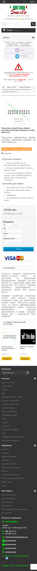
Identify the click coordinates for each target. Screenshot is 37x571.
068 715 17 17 (10, 531)
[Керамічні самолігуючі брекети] (28, 337)
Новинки (5, 453)
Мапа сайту (6, 482)
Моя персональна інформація (14, 509)
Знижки (5, 449)
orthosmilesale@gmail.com (16, 537)
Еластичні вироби (9, 411)
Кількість (8, 222)
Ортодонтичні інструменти (13, 437)
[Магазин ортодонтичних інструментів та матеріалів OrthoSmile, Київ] (18, 10)
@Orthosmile (10, 541)
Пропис (5, 233)
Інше (4, 433)
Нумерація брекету (9, 238)
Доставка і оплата (9, 464)
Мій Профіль (7, 491)
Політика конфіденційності (13, 478)
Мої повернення (9, 498)
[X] (4, 558)
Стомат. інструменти (10, 401)
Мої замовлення (9, 495)
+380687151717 (12, 19)
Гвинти (5, 422)
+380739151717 (26, 19)
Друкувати (8, 153)
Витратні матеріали (10, 430)
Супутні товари (8, 408)
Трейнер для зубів (9, 415)
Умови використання (11, 467)
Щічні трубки (7, 386)
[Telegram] (7, 558)
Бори (4, 419)
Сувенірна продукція (11, 440)
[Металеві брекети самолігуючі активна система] (10, 337)
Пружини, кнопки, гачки (12, 397)
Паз (4, 228)
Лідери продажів (9, 457)
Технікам (5, 426)
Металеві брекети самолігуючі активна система (8, 348)
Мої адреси (6, 506)
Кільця (5, 390)
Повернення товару (10, 475)
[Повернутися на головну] (3, 87)
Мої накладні (7, 502)
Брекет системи (8, 382)
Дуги (4, 393)
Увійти (32, 1)
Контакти (6, 460)
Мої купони (6, 513)
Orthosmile (11, 522)
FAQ (3, 486)
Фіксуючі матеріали (10, 404)
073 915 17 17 (10, 534)
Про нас (5, 471)
